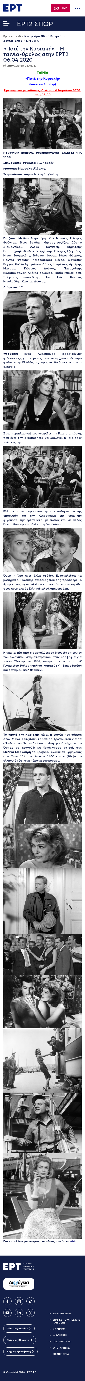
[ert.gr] (12, 10)
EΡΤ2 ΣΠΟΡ (33, 41)
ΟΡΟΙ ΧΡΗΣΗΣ (61, 1347)
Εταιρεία (56, 36)
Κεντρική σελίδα (35, 36)
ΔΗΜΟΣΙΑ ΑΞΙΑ (62, 1313)
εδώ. (73, 1241)
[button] (6, 24)
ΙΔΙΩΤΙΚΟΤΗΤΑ (62, 1341)
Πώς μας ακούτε (17, 1328)
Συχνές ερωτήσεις (19, 1351)
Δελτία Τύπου (12, 41)
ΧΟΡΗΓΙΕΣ (59, 1329)
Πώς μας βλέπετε (18, 1339)
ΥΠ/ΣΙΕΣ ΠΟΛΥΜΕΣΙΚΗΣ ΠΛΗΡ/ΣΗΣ (66, 1321)
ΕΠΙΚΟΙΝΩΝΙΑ (61, 1353)
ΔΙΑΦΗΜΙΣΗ (60, 1335)
